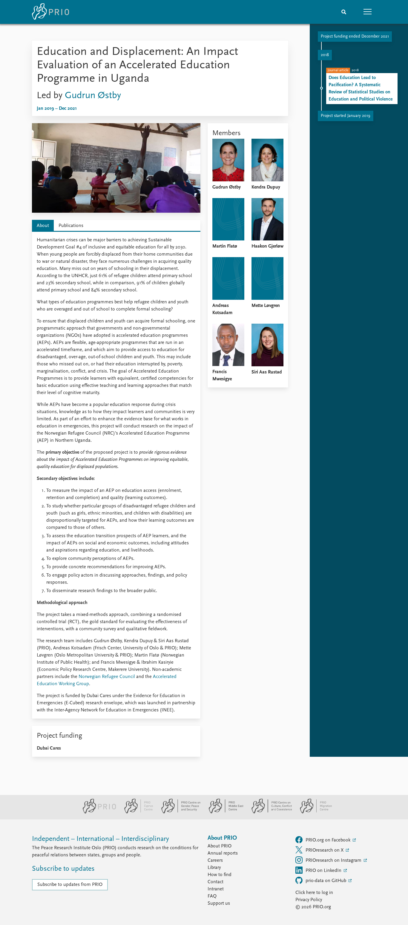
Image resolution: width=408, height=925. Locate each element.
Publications (71, 225)
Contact (215, 882)
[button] (368, 12)
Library (214, 867)
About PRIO (219, 846)
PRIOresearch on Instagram (334, 860)
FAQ (212, 896)
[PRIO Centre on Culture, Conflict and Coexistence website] (269, 812)
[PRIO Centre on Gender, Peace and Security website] (178, 812)
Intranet (216, 889)
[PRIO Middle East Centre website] (223, 812)
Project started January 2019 (345, 116)
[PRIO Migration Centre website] (312, 812)
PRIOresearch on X (325, 850)
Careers (215, 860)
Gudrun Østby (93, 96)
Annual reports (223, 853)
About (43, 225)
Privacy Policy (308, 900)
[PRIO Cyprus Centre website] (136, 812)
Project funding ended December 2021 (355, 36)
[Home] (50, 12)
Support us (219, 903)
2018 (325, 55)
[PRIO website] (97, 812)
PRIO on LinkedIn (324, 870)
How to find (219, 875)
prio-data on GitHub (326, 880)
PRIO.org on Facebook (329, 840)
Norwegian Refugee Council (107, 676)
